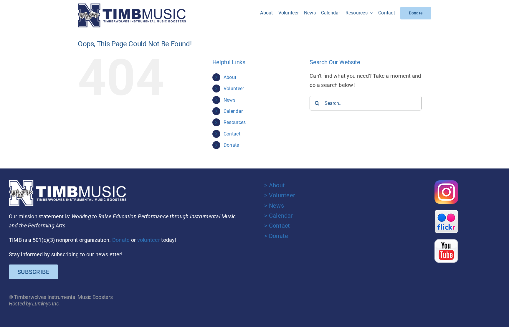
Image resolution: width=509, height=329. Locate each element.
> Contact (277, 225)
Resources (235, 122)
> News (274, 205)
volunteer (148, 240)
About (230, 77)
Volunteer (234, 88)
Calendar (233, 111)
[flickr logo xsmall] (446, 212)
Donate (231, 145)
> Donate (276, 235)
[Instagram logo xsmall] (446, 183)
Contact (232, 134)
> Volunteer (279, 195)
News (229, 100)
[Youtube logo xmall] (446, 242)
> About (274, 185)
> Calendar (278, 215)
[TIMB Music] (132, 6)
